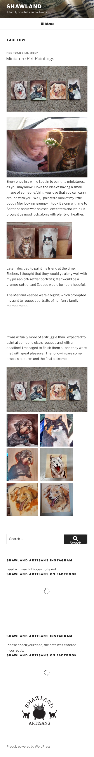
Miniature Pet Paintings (30, 58)
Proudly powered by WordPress (28, 746)
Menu (49, 24)
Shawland (24, 6)
